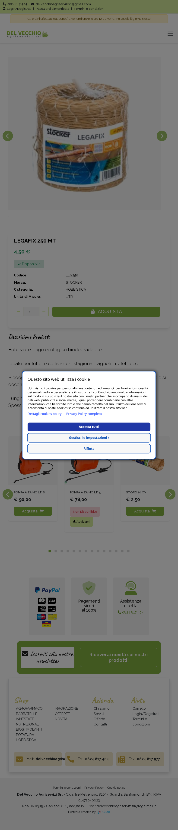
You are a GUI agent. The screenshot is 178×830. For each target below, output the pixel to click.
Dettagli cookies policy (45, 414)
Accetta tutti (89, 427)
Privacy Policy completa (84, 414)
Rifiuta (89, 448)
